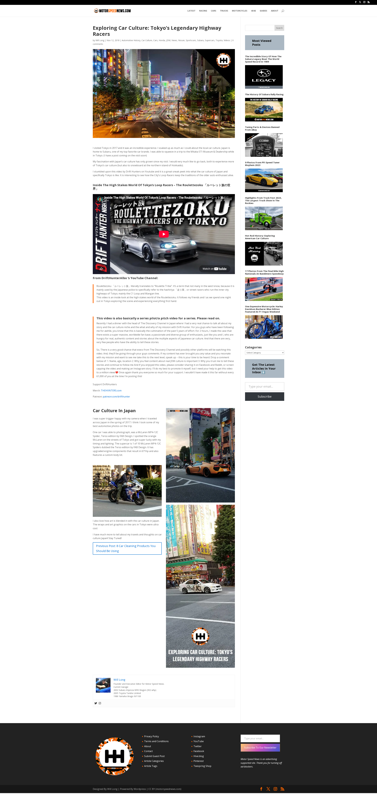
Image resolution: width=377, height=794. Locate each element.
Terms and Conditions (156, 741)
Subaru (200, 40)
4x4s (253, 11)
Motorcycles (239, 11)
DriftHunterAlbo (114, 278)
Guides (263, 11)
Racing (203, 11)
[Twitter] (95, 703)
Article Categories (154, 761)
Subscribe (265, 396)
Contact (148, 751)
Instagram (199, 736)
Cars (213, 11)
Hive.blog (199, 756)
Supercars (209, 40)
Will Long (100, 40)
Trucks (224, 11)
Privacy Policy (151, 736)
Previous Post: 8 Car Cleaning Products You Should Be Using (126, 548)
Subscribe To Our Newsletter (260, 747)
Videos (227, 40)
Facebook (199, 751)
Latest (191, 11)
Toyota (219, 40)
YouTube (199, 741)
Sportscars (191, 40)
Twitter (198, 746)
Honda (162, 40)
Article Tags (150, 766)
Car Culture (147, 40)
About (274, 11)
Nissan (181, 40)
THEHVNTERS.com (111, 390)
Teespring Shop (202, 766)
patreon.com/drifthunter (116, 396)
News (174, 40)
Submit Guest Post (154, 756)
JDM (168, 40)
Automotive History (131, 40)
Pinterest (199, 761)
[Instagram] (100, 703)
